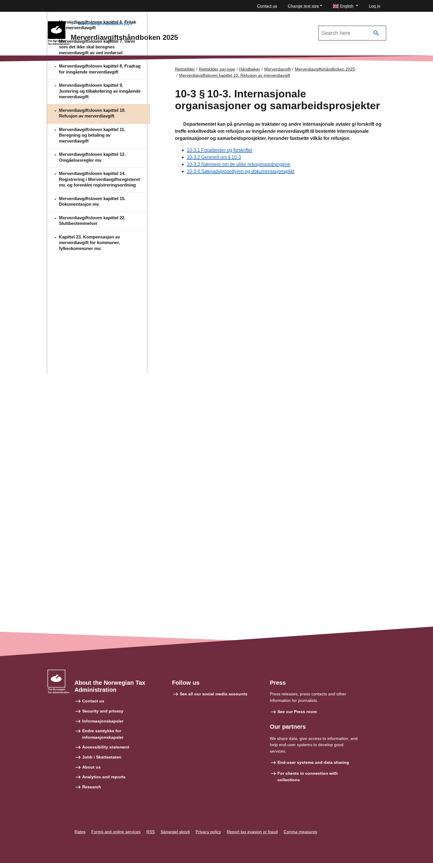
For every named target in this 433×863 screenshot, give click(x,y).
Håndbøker (249, 69)
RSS (150, 831)
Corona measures (300, 831)
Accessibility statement (105, 747)
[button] (345, 6)
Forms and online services (116, 831)
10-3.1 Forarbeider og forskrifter (219, 150)
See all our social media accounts (213, 694)
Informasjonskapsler (102, 721)
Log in (374, 6)
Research (91, 786)
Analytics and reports (103, 776)
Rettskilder (185, 69)
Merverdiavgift (277, 69)
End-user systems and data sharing (313, 762)
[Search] (376, 33)
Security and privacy (102, 711)
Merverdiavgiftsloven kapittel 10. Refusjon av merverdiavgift (234, 75)
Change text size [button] (303, 6)
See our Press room (297, 711)
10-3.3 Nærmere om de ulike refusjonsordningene (238, 164)
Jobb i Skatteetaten (101, 757)
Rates (80, 831)
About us (91, 767)
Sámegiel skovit (175, 831)
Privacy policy (208, 831)
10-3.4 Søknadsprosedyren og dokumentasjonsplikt (240, 171)
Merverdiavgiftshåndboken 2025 (105, 24)
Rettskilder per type (217, 69)
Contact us (267, 6)
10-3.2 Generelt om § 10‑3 (214, 157)
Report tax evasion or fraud (252, 831)
